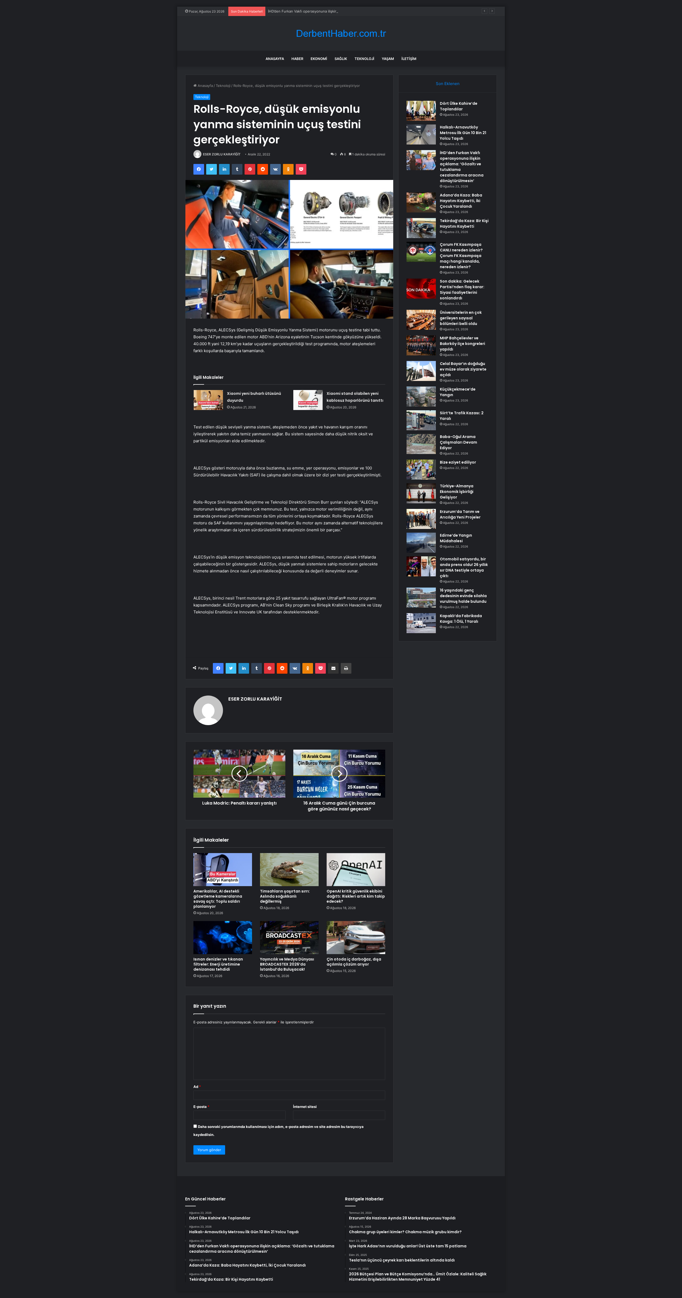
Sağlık (341, 59)
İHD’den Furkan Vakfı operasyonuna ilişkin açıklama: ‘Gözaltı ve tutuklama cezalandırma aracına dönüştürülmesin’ (361, 11)
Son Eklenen (448, 83)
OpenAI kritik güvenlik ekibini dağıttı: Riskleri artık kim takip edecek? (356, 896)
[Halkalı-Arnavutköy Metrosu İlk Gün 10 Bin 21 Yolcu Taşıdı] (421, 134)
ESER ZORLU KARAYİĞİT (222, 154)
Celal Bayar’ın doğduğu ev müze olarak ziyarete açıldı (463, 369)
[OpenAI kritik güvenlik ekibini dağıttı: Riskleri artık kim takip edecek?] (356, 869)
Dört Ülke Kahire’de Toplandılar (458, 106)
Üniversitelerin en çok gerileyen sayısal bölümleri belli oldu (461, 318)
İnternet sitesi (305, 1106)
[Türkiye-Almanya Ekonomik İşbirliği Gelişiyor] (421, 493)
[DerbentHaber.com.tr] (341, 33)
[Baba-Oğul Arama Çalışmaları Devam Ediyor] (421, 444)
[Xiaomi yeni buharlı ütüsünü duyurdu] (208, 400)
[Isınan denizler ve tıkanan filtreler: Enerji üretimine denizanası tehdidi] (222, 937)
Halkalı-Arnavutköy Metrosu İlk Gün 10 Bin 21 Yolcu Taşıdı (463, 132)
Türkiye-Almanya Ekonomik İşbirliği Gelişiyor (456, 491)
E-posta (201, 1106)
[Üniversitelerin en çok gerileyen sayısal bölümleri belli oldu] (421, 320)
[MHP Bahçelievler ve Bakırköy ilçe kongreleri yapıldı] (421, 345)
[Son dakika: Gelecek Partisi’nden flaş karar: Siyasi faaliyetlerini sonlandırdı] (421, 289)
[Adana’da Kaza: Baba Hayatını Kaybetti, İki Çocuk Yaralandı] (421, 202)
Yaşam (388, 59)
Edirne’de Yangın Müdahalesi (456, 538)
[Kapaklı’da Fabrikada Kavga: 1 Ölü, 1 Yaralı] (421, 623)
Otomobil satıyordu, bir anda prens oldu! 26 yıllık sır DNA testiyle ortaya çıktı (464, 567)
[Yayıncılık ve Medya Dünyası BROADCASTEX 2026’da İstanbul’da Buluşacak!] (289, 937)
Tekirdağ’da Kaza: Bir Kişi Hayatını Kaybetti (464, 223)
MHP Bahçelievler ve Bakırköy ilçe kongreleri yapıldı (462, 343)
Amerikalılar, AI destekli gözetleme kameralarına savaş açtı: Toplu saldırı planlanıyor (217, 899)
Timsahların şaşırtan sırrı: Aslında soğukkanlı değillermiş (285, 896)
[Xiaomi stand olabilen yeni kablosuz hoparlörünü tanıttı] (308, 400)
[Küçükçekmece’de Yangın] (421, 397)
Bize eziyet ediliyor (458, 462)
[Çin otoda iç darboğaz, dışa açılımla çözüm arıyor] (356, 937)
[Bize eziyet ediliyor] (421, 470)
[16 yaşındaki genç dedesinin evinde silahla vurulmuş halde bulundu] (421, 598)
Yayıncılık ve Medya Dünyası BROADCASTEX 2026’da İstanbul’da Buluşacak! (287, 964)
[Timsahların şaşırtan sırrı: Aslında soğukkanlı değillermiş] (289, 869)
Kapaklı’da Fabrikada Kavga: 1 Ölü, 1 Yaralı (461, 618)
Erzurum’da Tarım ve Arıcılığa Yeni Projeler (460, 514)
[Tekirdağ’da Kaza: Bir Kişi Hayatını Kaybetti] (421, 228)
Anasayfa (275, 59)
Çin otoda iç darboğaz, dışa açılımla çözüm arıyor (354, 962)
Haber (297, 59)
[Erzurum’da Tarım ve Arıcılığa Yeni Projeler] (421, 519)
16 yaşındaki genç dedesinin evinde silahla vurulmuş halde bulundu (463, 596)
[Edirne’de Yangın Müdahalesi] (421, 543)
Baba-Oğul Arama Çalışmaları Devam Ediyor (458, 442)
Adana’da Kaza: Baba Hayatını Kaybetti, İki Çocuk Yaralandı (461, 200)
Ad (197, 1086)
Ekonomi (319, 59)
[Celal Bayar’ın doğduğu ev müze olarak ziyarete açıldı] (421, 371)
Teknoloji (364, 59)
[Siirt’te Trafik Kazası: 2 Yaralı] (421, 420)
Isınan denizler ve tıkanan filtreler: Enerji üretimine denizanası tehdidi (218, 964)
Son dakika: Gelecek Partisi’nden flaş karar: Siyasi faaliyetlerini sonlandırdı (462, 290)
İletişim (408, 59)
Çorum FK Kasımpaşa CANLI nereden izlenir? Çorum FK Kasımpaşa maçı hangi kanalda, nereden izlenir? (461, 256)
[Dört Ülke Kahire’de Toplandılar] (421, 111)
